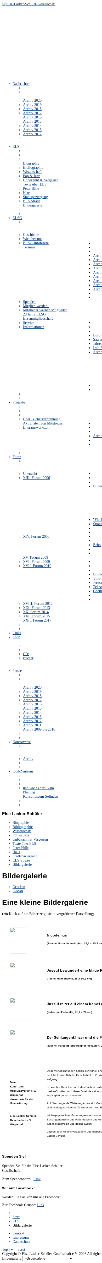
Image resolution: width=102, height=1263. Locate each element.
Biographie (21, 823)
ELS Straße (21, 860)
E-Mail (18, 891)
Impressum (21, 1237)
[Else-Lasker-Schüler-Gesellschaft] (28, 4)
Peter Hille (21, 848)
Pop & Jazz (21, 835)
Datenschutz (21, 1242)
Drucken (19, 887)
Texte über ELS (24, 844)
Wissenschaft (22, 831)
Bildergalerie (22, 865)
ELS (16, 1221)
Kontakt (18, 1233)
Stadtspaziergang (25, 856)
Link (37, 1179)
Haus (16, 852)
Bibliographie (23, 827)
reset (21, 1249)
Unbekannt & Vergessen (30, 839)
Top (5, 1249)
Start (16, 1217)
